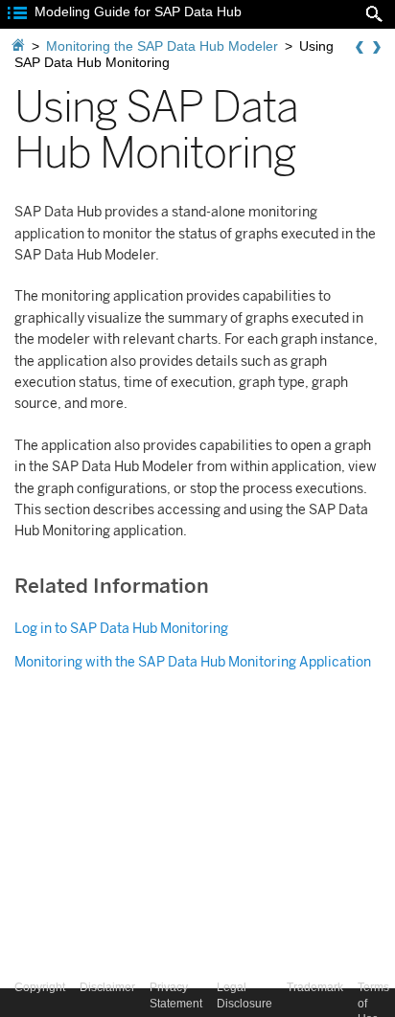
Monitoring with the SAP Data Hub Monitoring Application (192, 662)
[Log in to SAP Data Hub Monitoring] (376, 48)
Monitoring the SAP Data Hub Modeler (162, 46)
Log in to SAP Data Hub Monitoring (121, 629)
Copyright (39, 987)
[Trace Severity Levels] (359, 48)
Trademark (315, 987)
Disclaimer (107, 987)
